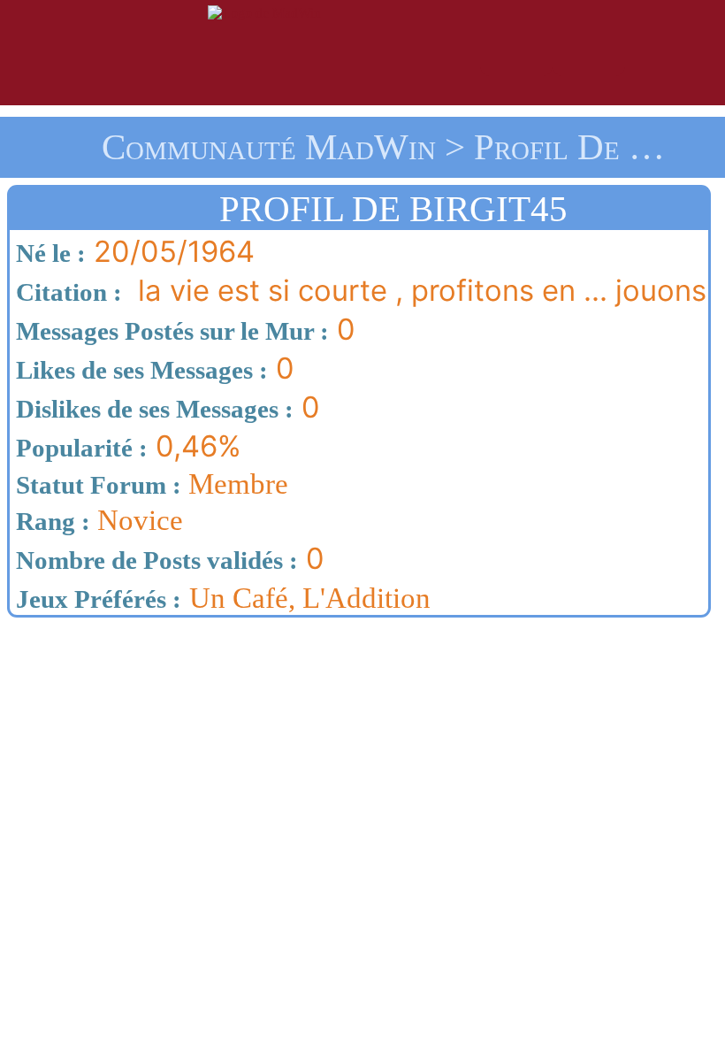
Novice (96, 520)
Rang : (50, 521)
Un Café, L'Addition (310, 598)
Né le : (48, 253)
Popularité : (79, 448)
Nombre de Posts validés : (154, 560)
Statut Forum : (95, 485)
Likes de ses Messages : (139, 370)
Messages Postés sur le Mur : (169, 331)
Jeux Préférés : (95, 599)
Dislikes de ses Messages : (152, 409)
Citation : (66, 292)
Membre (149, 484)
